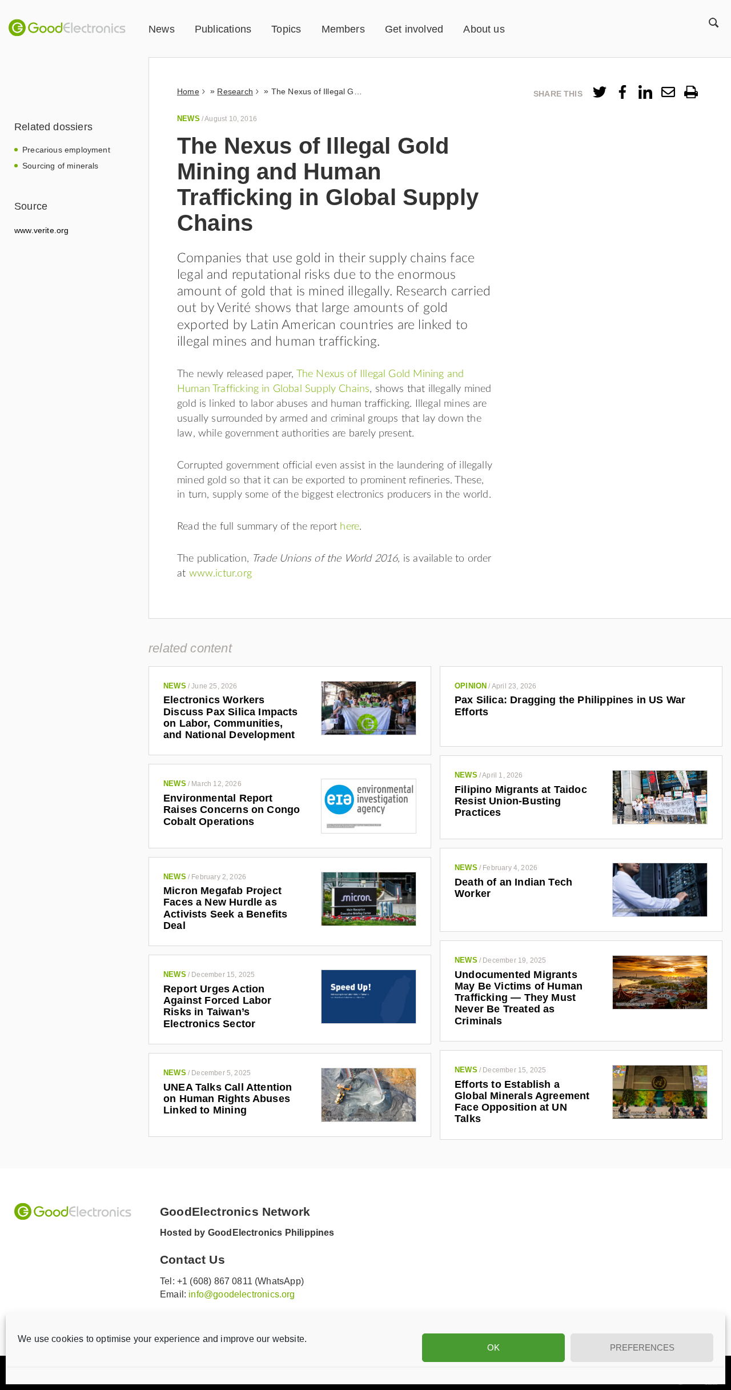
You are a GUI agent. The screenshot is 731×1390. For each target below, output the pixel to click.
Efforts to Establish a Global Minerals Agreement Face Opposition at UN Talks (522, 1102)
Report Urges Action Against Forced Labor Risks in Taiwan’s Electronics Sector (217, 1006)
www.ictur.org (220, 573)
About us (483, 29)
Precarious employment (66, 149)
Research (234, 91)
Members (343, 29)
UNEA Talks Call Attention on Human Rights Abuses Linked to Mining (227, 1098)
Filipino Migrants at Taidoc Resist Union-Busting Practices (521, 801)
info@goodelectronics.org (241, 1294)
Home (188, 91)
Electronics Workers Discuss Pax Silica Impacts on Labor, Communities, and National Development (230, 717)
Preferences (642, 1347)
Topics (286, 29)
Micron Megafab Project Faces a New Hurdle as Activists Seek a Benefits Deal (225, 908)
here (349, 527)
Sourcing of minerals (60, 165)
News (161, 29)
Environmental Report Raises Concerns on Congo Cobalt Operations (231, 809)
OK (493, 1347)
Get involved (414, 29)
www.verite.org (41, 230)
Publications (223, 29)
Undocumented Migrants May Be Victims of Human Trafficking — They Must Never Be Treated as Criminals (519, 998)
